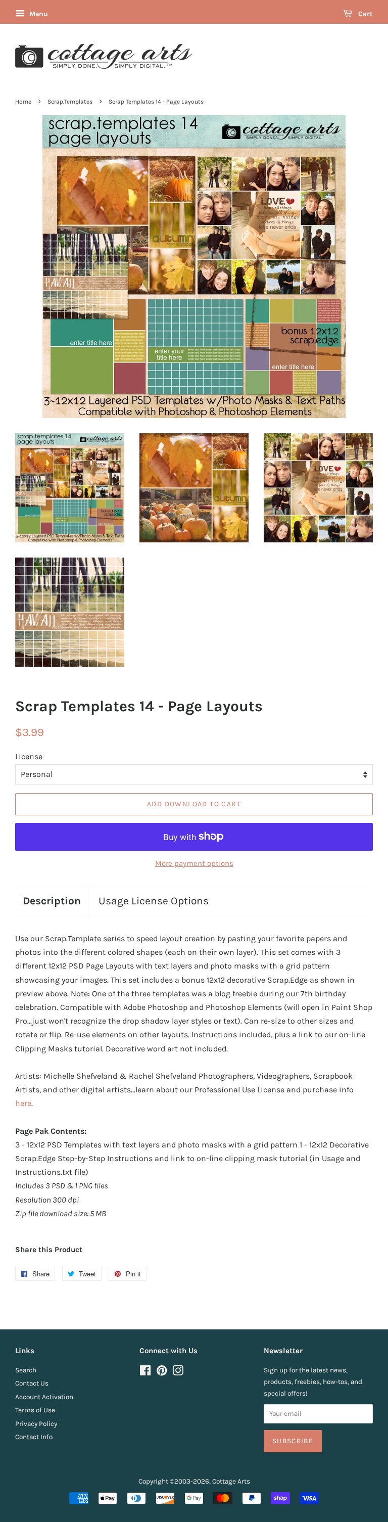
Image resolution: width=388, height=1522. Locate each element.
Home (23, 101)
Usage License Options (154, 901)
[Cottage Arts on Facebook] (145, 1372)
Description (52, 901)
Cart (364, 14)
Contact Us (31, 1383)
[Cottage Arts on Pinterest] (161, 1372)
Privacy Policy (36, 1423)
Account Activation (44, 1397)
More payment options (194, 863)
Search (25, 1370)
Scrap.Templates (69, 101)
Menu (37, 14)
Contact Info (34, 1437)
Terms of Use (35, 1410)
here (23, 1103)
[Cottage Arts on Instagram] (177, 1372)
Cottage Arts (231, 1481)
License (28, 756)
